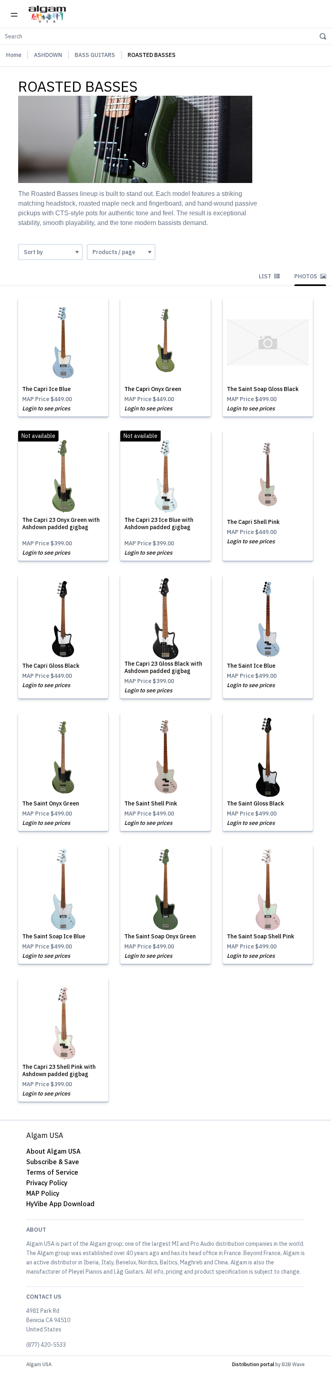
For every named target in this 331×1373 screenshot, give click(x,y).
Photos (306, 276)
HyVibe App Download (60, 1204)
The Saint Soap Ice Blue (53, 936)
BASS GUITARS (95, 55)
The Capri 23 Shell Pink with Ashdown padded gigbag (59, 1070)
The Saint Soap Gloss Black (263, 389)
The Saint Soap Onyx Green (160, 936)
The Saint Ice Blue (251, 665)
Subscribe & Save (52, 1162)
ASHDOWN (48, 55)
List (265, 276)
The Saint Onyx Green (50, 803)
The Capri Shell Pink (253, 522)
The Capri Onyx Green (152, 389)
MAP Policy (42, 1193)
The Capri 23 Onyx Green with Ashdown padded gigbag (61, 523)
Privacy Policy (46, 1183)
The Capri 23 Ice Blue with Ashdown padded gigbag (158, 523)
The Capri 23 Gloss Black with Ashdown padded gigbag (163, 667)
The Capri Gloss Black (51, 665)
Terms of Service (52, 1172)
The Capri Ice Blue (46, 389)
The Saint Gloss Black (255, 803)
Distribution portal (253, 1364)
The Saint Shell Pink (150, 803)
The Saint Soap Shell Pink (260, 936)
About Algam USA (53, 1151)
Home (13, 55)
